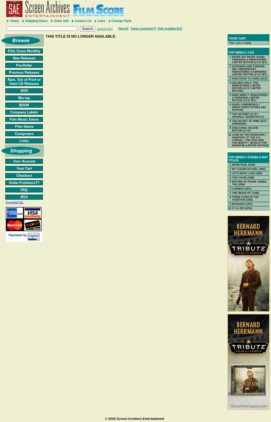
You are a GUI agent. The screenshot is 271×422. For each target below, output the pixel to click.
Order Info (61, 21)
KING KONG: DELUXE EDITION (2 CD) (245, 129)
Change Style (121, 21)
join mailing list (170, 28)
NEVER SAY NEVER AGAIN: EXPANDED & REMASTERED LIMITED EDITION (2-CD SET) (249, 60)
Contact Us (83, 21)
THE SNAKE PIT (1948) (245, 193)
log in (123, 28)
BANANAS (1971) (242, 204)
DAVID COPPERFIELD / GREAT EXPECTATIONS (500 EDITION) (249, 107)
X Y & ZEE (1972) (242, 208)
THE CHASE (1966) (243, 177)
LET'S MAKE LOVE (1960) (247, 173)
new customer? (143, 28)
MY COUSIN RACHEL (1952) (248, 169)
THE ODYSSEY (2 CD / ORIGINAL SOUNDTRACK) (248, 115)
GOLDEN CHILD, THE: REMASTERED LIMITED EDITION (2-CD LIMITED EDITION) (246, 87)
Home (14, 21)
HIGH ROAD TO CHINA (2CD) (249, 78)
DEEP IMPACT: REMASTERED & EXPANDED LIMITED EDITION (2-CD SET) (250, 98)
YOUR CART (237, 38)
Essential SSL (15, 202)
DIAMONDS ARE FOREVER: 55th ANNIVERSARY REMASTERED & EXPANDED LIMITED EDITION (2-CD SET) (249, 70)
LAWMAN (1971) (241, 188)
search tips (105, 29)
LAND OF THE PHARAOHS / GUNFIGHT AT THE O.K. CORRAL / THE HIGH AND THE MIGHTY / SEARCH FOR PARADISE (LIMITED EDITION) (250, 140)
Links (101, 21)
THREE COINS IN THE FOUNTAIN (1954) (245, 198)
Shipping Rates (36, 21)
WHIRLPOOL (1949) (243, 165)
